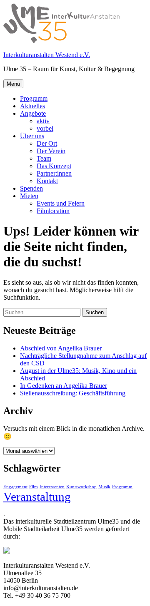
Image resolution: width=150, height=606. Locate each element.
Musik (104, 486)
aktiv (43, 120)
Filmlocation (53, 210)
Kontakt (47, 180)
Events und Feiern (61, 203)
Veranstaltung (37, 496)
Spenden (31, 188)
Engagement (15, 486)
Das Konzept (54, 165)
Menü (13, 84)
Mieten (29, 195)
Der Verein (51, 150)
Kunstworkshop (81, 486)
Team (44, 158)
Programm (34, 98)
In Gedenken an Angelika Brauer (63, 385)
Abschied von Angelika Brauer (61, 348)
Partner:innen (54, 173)
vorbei (45, 128)
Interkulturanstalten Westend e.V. (46, 54)
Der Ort (47, 143)
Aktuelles (32, 105)
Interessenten (52, 486)
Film (33, 486)
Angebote (33, 113)
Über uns (32, 135)
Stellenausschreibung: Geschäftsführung (72, 393)
